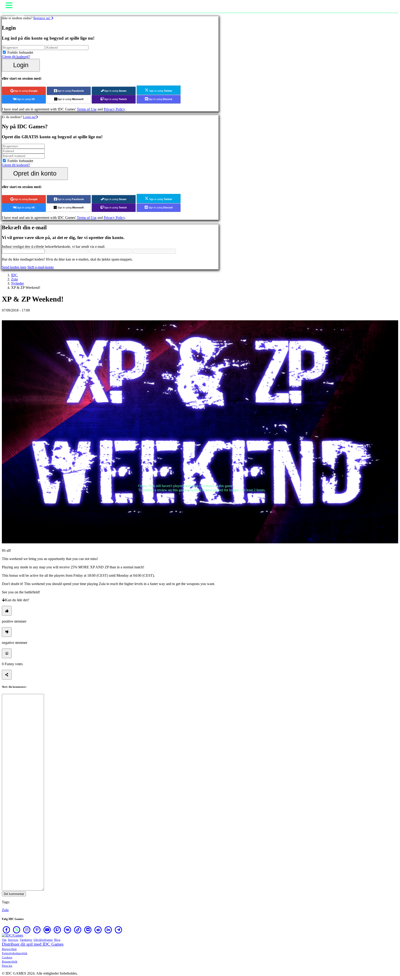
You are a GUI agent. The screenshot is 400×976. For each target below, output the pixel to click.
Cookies (7, 957)
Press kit (7, 965)
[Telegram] (118, 929)
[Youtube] (47, 929)
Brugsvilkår (9, 949)
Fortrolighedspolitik (14, 953)
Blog (57, 939)
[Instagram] (26, 929)
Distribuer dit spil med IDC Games (32, 944)
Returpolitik (9, 961)
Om (4, 939)
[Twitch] (57, 929)
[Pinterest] (37, 929)
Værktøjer (26, 939)
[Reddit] (98, 929)
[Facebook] (6, 929)
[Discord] (88, 929)
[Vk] (67, 929)
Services (13, 939)
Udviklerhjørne (43, 939)
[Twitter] (16, 929)
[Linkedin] (108, 929)
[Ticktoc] (77, 929)
